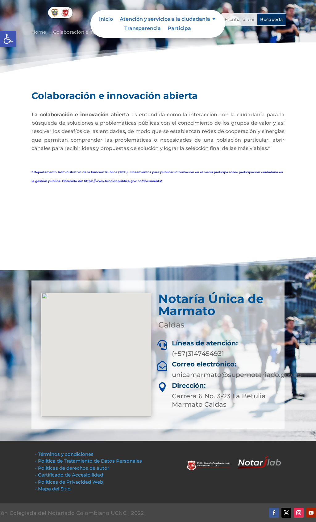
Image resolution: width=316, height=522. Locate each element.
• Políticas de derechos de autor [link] (72, 468)
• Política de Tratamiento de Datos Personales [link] (88, 461)
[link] (8, 39)
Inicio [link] (106, 19)
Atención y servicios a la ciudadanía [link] (165, 19)
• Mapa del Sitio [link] (53, 489)
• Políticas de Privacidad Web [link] (69, 482)
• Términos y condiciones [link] (64, 454)
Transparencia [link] (142, 28)
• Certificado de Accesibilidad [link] (69, 475)
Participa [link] (179, 28)
